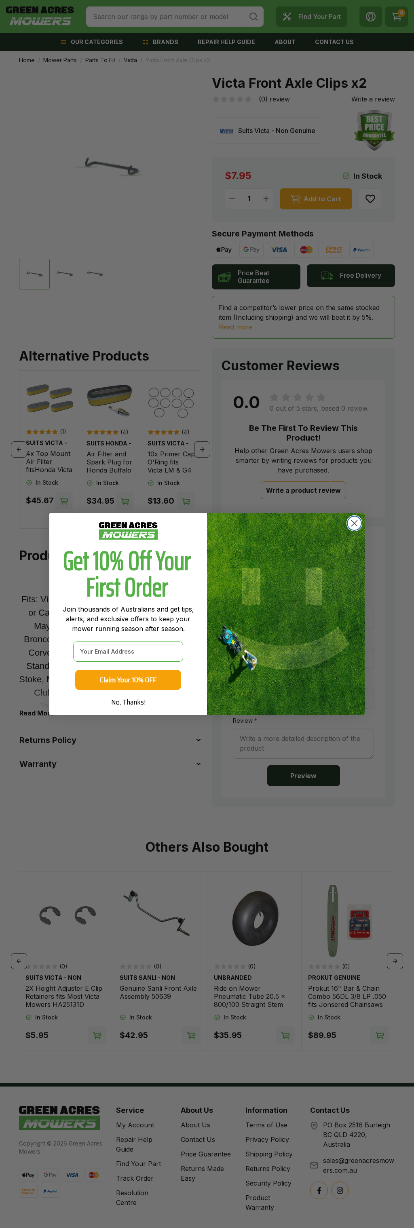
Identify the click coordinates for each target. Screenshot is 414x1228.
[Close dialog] (354, 523)
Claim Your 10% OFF (128, 680)
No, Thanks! (128, 702)
